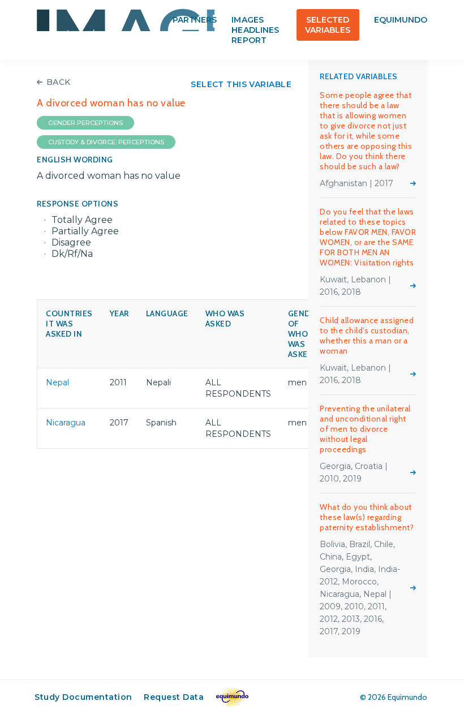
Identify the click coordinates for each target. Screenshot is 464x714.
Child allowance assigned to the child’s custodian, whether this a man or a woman (367, 335)
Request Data (174, 697)
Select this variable (241, 84)
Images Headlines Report (254, 30)
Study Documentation (83, 697)
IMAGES (125, 19)
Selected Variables (327, 25)
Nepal (57, 382)
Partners (195, 20)
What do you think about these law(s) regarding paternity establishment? (367, 517)
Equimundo (400, 20)
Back (58, 82)
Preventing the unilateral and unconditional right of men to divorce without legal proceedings (365, 428)
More (413, 183)
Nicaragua (65, 423)
